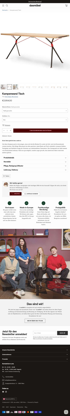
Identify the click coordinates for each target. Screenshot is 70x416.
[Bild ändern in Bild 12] (65, 86)
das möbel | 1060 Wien (20, 402)
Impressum (13, 407)
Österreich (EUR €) (10, 399)
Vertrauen (7, 125)
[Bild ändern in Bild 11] (59, 86)
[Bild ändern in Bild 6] (28, 86)
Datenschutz (20, 407)
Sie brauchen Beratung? (35, 1)
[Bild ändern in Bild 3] (9, 86)
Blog (26, 407)
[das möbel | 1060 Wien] (35, 5)
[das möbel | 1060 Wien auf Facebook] (3, 392)
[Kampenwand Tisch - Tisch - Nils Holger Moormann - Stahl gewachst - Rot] (35, 48)
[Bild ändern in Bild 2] (3, 86)
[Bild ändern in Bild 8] (40, 86)
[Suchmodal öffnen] (7, 5)
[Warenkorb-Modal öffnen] (66, 5)
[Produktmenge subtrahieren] (4, 131)
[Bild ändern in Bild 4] (15, 86)
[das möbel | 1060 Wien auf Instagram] (6, 392)
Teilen (7, 176)
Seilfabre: (6, 116)
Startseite (5, 10)
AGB (7, 407)
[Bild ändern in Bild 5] (21, 86)
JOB (3, 407)
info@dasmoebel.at (10, 380)
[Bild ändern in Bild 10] (52, 86)
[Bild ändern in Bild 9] (46, 86)
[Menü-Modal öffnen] (3, 5)
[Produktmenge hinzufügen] (10, 131)
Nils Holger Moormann (11, 96)
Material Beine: (11, 107)
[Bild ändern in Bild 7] (34, 86)
